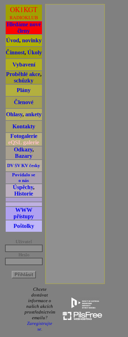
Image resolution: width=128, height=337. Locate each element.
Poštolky (24, 226)
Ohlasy (14, 114)
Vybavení (23, 64)
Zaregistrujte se (39, 326)
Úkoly (34, 52)
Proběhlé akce (23, 74)
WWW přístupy (24, 213)
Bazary (23, 156)
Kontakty (23, 126)
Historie (23, 194)
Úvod (12, 40)
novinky (32, 40)
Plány (24, 90)
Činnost (15, 52)
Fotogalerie (23, 136)
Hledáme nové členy (24, 27)
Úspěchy (23, 187)
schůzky (23, 80)
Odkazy (23, 149)
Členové (23, 102)
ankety (33, 114)
